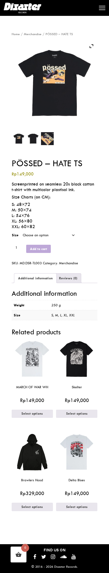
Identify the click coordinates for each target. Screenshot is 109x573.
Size (15, 235)
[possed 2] (33, 138)
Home (16, 34)
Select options (32, 413)
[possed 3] (47, 138)
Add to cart (38, 249)
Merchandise (33, 34)
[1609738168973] (18, 138)
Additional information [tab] (35, 278)
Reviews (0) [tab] (68, 278)
